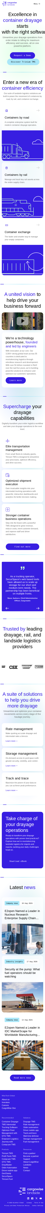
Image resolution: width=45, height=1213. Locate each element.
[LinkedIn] (28, 1198)
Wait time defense (31, 1136)
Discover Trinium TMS (23, 62)
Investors (6, 1102)
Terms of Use (38, 1202)
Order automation (30, 1127)
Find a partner (29, 1153)
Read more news (22, 1078)
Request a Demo (22, 55)
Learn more (16, 380)
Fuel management (31, 1142)
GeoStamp (6, 1173)
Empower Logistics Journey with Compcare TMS (10, 1142)
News (25, 1168)
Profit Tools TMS (9, 1156)
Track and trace (30, 1133)
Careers (5, 1105)
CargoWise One (9, 1108)
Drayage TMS (29, 1122)
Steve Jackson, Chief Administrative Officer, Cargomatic (22, 599)
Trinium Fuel (7, 1179)
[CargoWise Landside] (9, 4)
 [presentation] (37, 608)
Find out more (22, 547)
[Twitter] (37, 1198)
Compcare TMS (8, 1159)
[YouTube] (41, 1198)
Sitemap (29, 1202)
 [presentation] (7, 608)
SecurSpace (7, 1176)
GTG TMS (6, 1162)
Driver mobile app (31, 1130)
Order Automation (9, 1168)
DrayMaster (7, 1165)
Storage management (32, 1139)
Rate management (31, 1124)
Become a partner (31, 1156)
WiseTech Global (8, 1096)
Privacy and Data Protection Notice (16, 1205)
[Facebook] (32, 1198)
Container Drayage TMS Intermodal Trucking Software (10, 1124)
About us (5, 1100)
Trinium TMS (7, 1153)
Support (26, 1159)
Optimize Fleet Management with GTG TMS (9, 1133)
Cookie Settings (37, 1205)
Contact (26, 1170)
